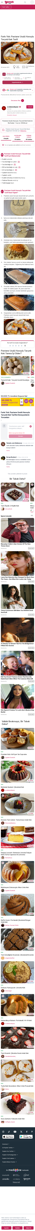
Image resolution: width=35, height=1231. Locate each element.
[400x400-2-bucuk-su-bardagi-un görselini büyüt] (16, 170)
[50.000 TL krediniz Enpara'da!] (17, 402)
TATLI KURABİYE (6, 377)
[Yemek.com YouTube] (15, 1132)
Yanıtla (8, 450)
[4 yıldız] (19, 345)
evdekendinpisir (13, 107)
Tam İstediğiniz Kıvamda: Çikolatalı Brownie (17, 955)
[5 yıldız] (21, 345)
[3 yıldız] (16, 345)
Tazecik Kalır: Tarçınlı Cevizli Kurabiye (15, 380)
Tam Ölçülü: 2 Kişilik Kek (10, 506)
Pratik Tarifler (5, 7)
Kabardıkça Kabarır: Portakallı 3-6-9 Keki (16, 1020)
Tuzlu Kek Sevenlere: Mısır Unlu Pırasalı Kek (17, 1086)
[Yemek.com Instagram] (3, 1132)
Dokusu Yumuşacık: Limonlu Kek (13, 988)
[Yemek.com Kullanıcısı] (3, 444)
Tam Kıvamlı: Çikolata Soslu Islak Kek (15, 1053)
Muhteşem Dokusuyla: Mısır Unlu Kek (15, 887)
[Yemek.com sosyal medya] (15, 1170)
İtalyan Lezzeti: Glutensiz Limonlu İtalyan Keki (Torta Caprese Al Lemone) (16, 854)
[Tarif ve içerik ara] (25, 2)
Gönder (20, 436)
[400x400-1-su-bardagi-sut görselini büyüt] (14, 165)
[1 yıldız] (10, 345)
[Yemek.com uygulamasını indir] (8, 1137)
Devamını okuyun (12, 115)
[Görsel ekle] (30, 426)
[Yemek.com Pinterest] (32, 1132)
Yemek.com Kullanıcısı (14, 443)
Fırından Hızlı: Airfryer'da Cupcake (14, 754)
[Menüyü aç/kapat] (2, 2)
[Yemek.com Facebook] (26, 1132)
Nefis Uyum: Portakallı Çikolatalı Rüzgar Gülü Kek (16, 921)
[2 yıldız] (13, 345)
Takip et (29, 106)
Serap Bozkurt (11, 457)
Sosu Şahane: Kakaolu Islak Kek (13, 1119)
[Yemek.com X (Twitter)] (21, 1132)
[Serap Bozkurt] (3, 458)
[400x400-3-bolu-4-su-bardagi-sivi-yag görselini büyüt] (19, 167)
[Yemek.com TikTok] (9, 1132)
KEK (2, 503)
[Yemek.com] (9, 2)
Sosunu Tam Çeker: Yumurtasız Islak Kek (16, 820)
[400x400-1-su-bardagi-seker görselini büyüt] (18, 162)
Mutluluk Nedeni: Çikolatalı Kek (12, 787)
